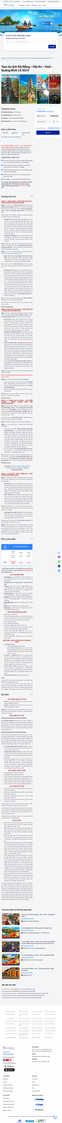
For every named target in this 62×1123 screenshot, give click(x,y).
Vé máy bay (22, 5)
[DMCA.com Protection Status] (40, 1121)
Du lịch (28, 5)
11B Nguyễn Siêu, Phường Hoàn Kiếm (41, 1056)
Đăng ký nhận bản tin (8, 1107)
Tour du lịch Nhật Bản (37, 1030)
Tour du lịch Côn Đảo (11, 1028)
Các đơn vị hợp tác (7, 1085)
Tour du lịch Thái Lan (11, 1030)
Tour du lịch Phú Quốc (50, 1023)
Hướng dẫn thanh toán (8, 1101)
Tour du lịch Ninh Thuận (24, 1021)
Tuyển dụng (6, 1098)
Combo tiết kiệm (36, 1091)
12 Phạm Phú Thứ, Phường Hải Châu (41, 1061)
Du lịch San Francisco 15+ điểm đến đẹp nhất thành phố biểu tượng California (23, 995)
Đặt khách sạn (35, 1085)
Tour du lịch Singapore (50, 1028)
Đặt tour (48, 132)
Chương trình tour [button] (8, 196)
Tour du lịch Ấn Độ (49, 1033)
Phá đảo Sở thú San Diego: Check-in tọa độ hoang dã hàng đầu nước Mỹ (22, 997)
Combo (44, 5)
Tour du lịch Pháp (36, 1037)
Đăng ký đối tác (7, 1110)
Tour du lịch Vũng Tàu (37, 1023)
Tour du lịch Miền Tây (37, 1028)
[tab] (17, 196)
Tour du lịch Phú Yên (37, 1018)
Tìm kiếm (52, 46)
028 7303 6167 (8, 1054)
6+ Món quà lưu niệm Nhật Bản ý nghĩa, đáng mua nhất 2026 (19, 991)
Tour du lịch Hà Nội (10, 1011)
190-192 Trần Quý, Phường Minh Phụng (41, 1049)
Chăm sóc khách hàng (8, 1104)
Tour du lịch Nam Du (10, 1023)
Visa (40, 5)
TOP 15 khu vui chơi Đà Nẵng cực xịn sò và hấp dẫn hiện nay (19, 989)
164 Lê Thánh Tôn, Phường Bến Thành (41, 1051)
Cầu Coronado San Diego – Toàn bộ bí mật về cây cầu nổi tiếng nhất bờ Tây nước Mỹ (25, 993)
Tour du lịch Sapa (10, 1014)
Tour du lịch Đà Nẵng (50, 1014)
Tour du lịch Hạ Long (24, 1011)
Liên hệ (5, 1082)
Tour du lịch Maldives (11, 1037)
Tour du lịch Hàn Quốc (50, 1030)
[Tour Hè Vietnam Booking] (31, 23)
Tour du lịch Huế (36, 1014)
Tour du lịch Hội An (10, 1018)
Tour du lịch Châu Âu (24, 1037)
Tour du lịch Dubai (36, 1033)
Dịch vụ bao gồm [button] (8, 539)
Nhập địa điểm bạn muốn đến (15, 38)
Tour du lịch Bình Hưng (37, 1021)
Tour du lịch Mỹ (48, 1037)
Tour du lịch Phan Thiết (11, 1021)
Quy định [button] (5, 694)
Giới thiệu (5, 1079)
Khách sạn (34, 5)
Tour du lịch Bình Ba (49, 1021)
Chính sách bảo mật (8, 1088)
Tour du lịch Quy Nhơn (24, 1018)
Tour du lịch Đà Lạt (23, 1028)
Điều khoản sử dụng (8, 1091)
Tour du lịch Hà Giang (37, 1011)
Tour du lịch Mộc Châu (50, 1011)
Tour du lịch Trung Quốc (11, 1033)
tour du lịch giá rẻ (8, 533)
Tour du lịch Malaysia (24, 1030)
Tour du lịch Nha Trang (50, 1018)
